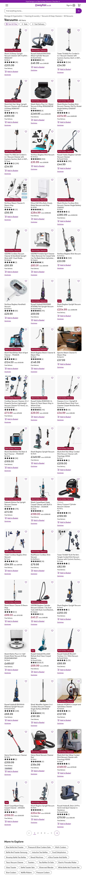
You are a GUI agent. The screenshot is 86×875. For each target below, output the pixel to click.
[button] (26, 30)
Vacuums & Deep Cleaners (52, 16)
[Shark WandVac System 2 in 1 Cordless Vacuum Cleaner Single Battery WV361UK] (43, 690)
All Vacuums (68, 16)
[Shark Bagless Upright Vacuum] (43, 438)
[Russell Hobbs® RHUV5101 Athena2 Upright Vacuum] (17, 690)
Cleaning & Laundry (32, 16)
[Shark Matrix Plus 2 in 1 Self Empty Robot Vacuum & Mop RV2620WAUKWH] (17, 640)
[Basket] (79, 5)
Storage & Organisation (13, 16)
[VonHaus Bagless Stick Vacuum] (69, 240)
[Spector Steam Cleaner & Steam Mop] (69, 339)
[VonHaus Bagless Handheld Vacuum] (17, 290)
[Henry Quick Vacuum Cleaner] (17, 741)
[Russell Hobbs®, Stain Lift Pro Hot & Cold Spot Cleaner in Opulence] (69, 792)
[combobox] (40, 10)
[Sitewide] (6, 5)
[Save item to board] (26, 30)
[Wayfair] (43, 5)
